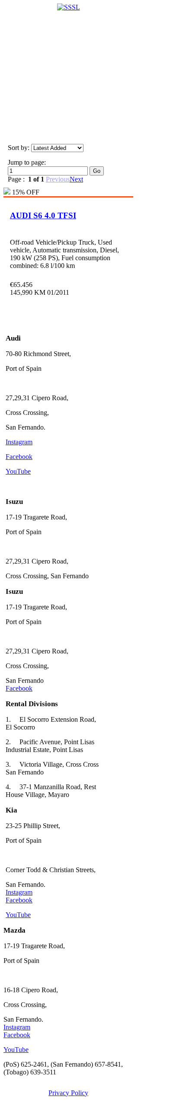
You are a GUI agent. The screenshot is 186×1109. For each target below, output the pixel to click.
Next (76, 179)
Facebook (19, 456)
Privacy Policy (68, 1092)
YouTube (18, 471)
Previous (58, 179)
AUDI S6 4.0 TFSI (43, 215)
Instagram (19, 442)
